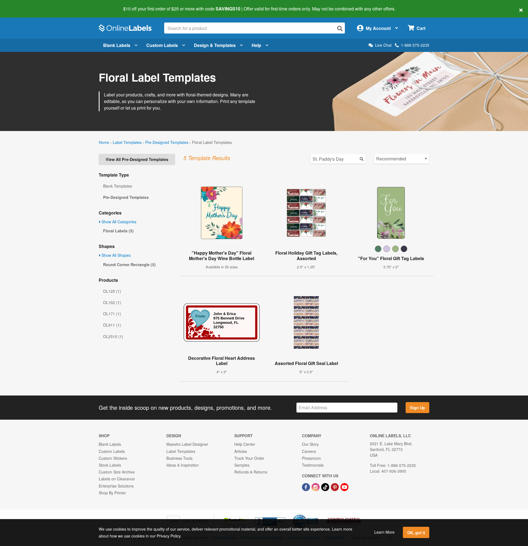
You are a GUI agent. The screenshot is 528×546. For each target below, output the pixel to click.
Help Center (244, 444)
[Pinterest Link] (335, 486)
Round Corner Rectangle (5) (129, 264)
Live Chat (383, 45)
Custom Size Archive (117, 472)
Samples (241, 465)
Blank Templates (117, 186)
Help (256, 45)
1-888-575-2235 (415, 45)
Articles (240, 451)
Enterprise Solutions (116, 486)
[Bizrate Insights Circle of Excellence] (316, 514)
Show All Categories (118, 221)
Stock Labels (110, 465)
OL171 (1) (112, 313)
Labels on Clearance (117, 478)
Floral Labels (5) (118, 230)
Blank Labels (116, 45)
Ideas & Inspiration (182, 465)
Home (104, 142)
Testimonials (313, 465)
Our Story (310, 444)
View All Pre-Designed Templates (137, 159)
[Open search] (340, 28)
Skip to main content (20, 5)
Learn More (384, 532)
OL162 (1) (112, 302)
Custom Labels (162, 45)
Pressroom (311, 458)
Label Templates (127, 142)
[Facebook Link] (306, 486)
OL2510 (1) (113, 336)
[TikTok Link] (325, 486)
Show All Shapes (115, 255)
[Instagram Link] (316, 486)
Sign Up (417, 407)
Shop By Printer (112, 492)
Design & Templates (215, 45)
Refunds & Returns (250, 472)
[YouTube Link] (344, 486)
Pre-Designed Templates (166, 142)
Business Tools (179, 458)
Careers (309, 451)
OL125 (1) (112, 291)
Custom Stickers (113, 458)
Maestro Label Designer (187, 444)
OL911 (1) (112, 325)
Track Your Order (249, 458)
